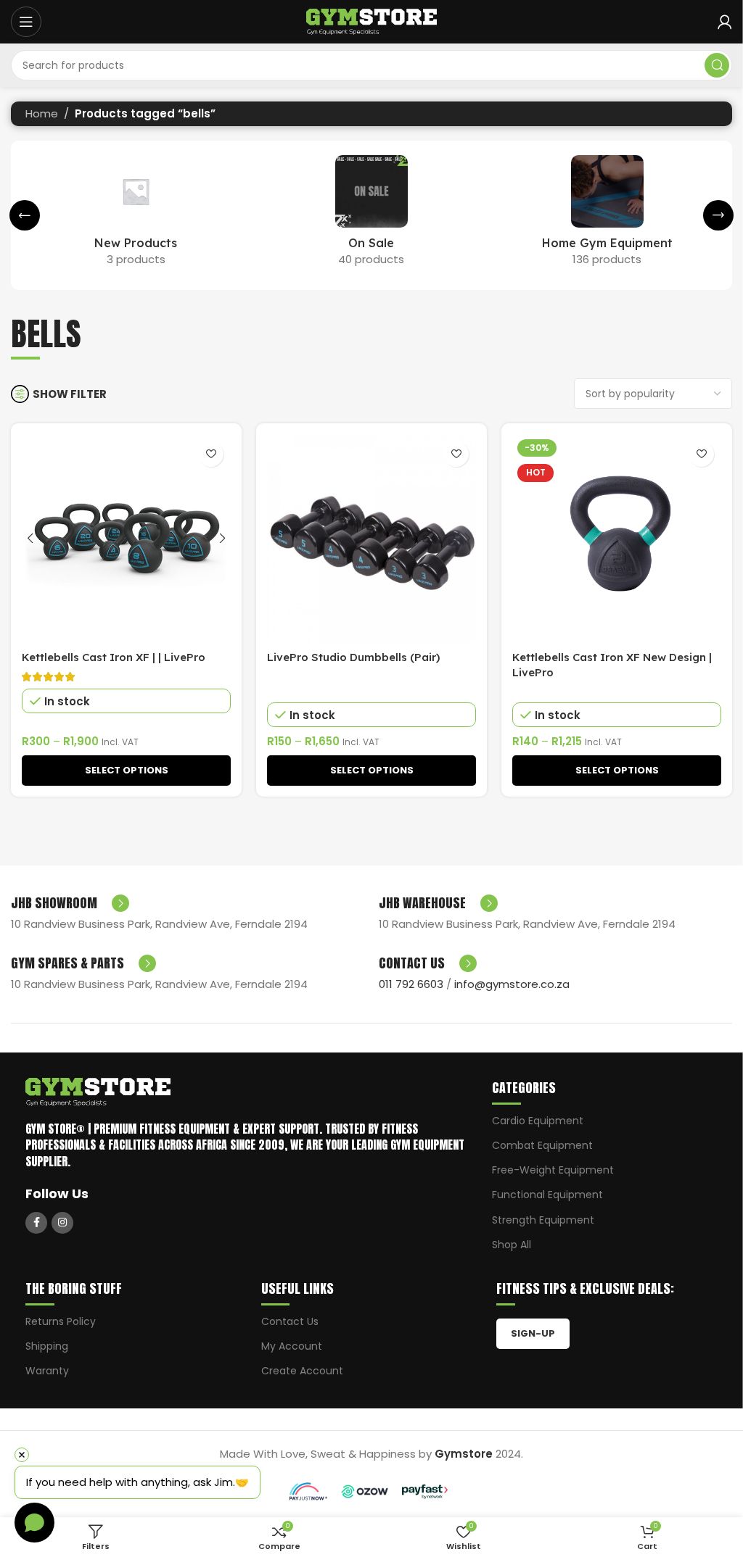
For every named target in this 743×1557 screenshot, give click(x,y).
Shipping (46, 1346)
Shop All (511, 1244)
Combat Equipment (542, 1145)
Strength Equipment (543, 1220)
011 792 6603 (411, 984)
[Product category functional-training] (607, 215)
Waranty (47, 1370)
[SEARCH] (717, 65)
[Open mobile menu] (26, 21)
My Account (291, 1346)
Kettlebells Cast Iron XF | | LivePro (113, 657)
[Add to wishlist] (210, 454)
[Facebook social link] (36, 1223)
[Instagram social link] (62, 1223)
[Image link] (98, 1091)
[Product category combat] (372, 215)
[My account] (724, 21)
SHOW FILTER (70, 394)
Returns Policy (60, 1321)
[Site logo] (371, 20)
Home (41, 113)
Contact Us (290, 1321)
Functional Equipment (547, 1194)
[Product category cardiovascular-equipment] (136, 215)
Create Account (302, 1370)
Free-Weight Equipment (553, 1170)
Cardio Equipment (537, 1120)
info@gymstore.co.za (512, 984)
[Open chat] (34, 1523)
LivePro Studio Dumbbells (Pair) (353, 657)
